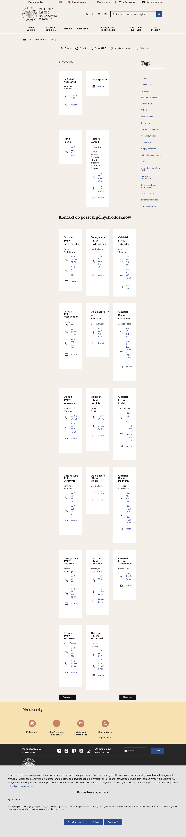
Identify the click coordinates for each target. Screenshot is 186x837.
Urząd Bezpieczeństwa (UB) (151, 169)
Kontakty (52, 39)
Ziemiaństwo (146, 85)
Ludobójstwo (146, 104)
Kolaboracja (146, 142)
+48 (100, 650)
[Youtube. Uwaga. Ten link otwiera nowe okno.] (86, 14)
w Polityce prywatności (20, 786)
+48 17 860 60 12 (101, 592)
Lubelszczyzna (147, 193)
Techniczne (17, 800)
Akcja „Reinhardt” (148, 149)
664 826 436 (100, 656)
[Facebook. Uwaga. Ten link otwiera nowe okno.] (92, 14)
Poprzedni (65, 696)
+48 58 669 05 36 (100, 261)
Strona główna (36, 39)
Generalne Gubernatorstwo (148, 178)
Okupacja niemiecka (150, 130)
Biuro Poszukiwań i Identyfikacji (149, 186)
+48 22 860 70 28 (74, 664)
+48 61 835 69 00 (129, 509)
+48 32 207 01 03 (74, 332)
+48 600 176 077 (100, 332)
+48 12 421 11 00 (128, 358)
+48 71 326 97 (101, 666)
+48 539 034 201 (73, 510)
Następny (125, 696)
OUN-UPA (145, 110)
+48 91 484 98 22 (129, 576)
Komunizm (145, 123)
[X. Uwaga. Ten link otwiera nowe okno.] (99, 14)
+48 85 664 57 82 (74, 259)
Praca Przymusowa (149, 136)
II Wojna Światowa (149, 97)
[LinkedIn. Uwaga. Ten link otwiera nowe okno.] (59, 751)
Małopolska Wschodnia (151, 155)
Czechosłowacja (148, 206)
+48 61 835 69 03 (129, 520)
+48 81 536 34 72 (101, 426)
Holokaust (145, 91)
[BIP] (60, 2)
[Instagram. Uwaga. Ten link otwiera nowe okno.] (105, 14)
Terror (143, 78)
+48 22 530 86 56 (101, 188)
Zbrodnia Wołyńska (149, 200)
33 (102, 669)
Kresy (143, 162)
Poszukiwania (147, 117)
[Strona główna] (29, 14)
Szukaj (159, 14)
